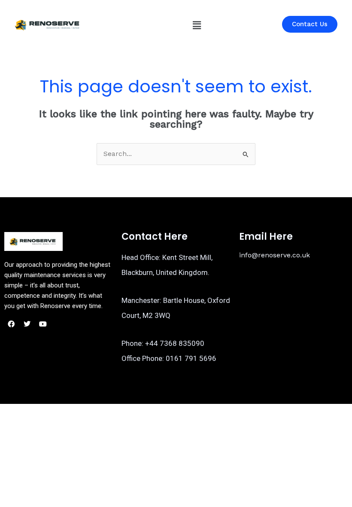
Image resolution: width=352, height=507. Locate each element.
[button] (196, 25)
